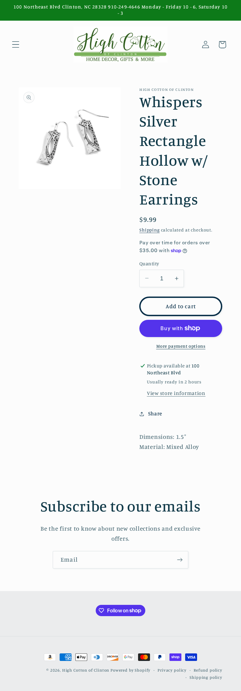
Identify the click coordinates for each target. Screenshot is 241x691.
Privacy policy (172, 670)
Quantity (149, 264)
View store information (176, 393)
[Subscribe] (179, 560)
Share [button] (155, 413)
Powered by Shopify (130, 670)
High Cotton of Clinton (85, 670)
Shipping (149, 229)
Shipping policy (206, 677)
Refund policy (208, 670)
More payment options (181, 346)
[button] (16, 44)
